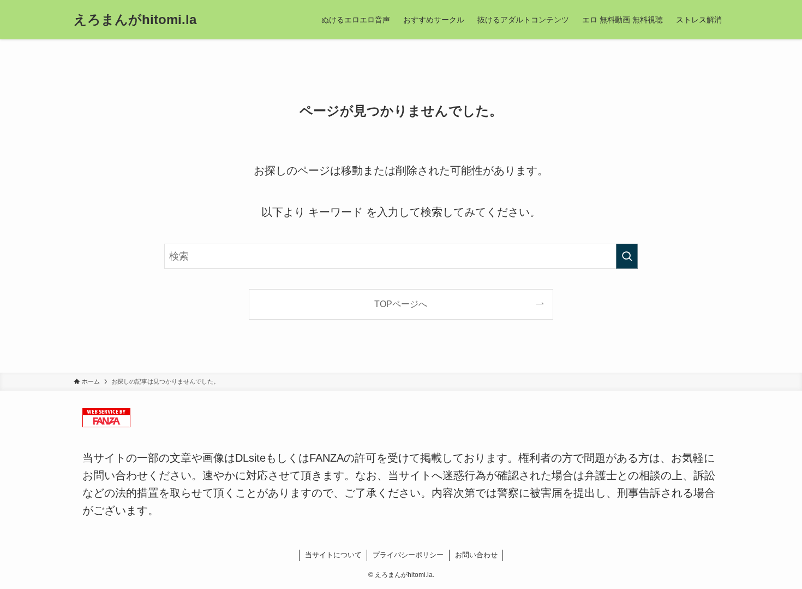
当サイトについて (333, 555)
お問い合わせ (476, 555)
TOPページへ (400, 304)
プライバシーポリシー (408, 555)
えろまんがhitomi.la (135, 19)
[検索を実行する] (627, 256)
